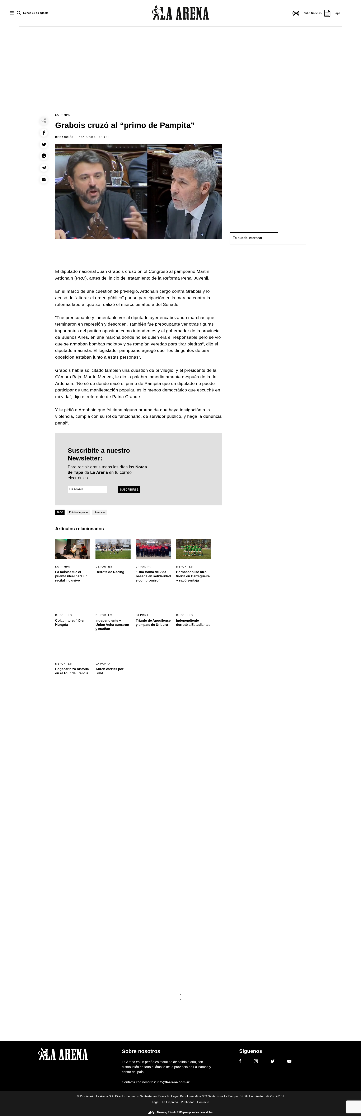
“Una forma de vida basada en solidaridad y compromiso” (153, 576)
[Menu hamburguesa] (11, 13)
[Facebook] (240, 1062)
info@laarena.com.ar (173, 1082)
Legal (155, 1102)
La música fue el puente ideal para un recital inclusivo (71, 576)
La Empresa (170, 1102)
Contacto (203, 1102)
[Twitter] (273, 1061)
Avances (100, 512)
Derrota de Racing (109, 572)
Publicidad (187, 1102)
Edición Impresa (78, 512)
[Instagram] (256, 1062)
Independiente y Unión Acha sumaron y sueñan (112, 625)
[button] (43, 132)
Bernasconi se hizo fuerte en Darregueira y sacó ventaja (193, 576)
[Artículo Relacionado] (72, 549)
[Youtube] (289, 1062)
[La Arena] (180, 13)
